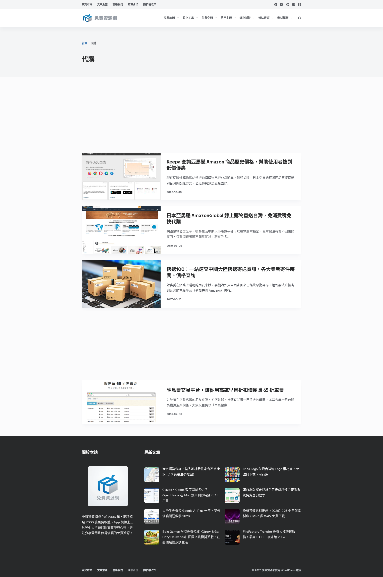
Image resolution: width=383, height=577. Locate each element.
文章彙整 (102, 4)
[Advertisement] (191, 117)
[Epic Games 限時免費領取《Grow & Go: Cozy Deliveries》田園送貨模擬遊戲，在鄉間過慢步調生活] (151, 537)
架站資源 (263, 18)
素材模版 (282, 18)
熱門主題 (226, 18)
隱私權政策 (149, 4)
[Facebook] (275, 4)
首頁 (84, 43)
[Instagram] (293, 4)
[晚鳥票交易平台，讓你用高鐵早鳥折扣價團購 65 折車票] (121, 402)
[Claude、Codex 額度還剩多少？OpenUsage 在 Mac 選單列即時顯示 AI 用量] (151, 495)
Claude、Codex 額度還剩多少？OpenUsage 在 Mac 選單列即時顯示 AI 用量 (190, 495)
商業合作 (133, 4)
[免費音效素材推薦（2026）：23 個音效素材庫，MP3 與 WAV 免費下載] (232, 516)
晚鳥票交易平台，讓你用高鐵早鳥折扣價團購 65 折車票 (225, 390)
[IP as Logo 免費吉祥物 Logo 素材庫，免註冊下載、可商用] (232, 474)
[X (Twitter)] (281, 4)
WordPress (288, 570)
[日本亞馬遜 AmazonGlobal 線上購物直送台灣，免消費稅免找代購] (121, 230)
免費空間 (207, 18)
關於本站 (87, 4)
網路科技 (245, 18)
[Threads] (299, 4)
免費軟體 (169, 18)
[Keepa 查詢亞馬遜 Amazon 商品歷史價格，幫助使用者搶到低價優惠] (121, 176)
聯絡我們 (118, 4)
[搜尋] (299, 18)
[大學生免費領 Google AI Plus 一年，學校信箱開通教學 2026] (151, 516)
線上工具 (188, 18)
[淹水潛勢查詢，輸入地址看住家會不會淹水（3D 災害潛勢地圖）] (151, 474)
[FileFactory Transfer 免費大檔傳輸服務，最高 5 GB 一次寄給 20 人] (232, 537)
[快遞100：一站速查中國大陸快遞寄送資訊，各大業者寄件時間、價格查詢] (121, 284)
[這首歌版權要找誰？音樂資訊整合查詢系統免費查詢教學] (232, 495)
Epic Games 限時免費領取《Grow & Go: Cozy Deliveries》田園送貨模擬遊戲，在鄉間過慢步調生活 (191, 537)
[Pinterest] (287, 4)
